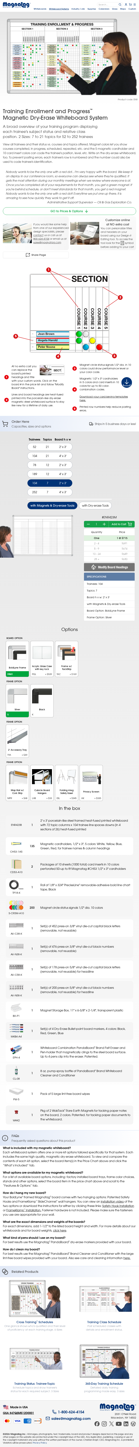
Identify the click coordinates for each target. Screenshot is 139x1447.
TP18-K (16, 892)
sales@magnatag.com (47, 242)
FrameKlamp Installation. (23, 1210)
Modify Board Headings (113, 567)
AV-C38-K (16, 933)
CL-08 (16, 1078)
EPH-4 (16, 1057)
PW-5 (16, 1099)
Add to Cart (119, 524)
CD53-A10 (16, 872)
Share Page (38, 255)
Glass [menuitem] (114, 9)
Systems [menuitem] (59, 9)
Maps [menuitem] (123, 9)
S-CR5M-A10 (16, 913)
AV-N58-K (16, 995)
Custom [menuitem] (132, 9)
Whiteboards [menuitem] (40, 9)
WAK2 (16, 1120)
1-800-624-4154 (71, 1412)
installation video (112, 1201)
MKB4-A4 (16, 1036)
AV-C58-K (16, 974)
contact (38, 235)
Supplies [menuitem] (92, 9)
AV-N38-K (16, 954)
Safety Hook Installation (118, 1206)
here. (126, 1258)
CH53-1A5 (16, 851)
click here (59, 1230)
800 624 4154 (41, 238)
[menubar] (85, 9)
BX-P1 (16, 1015)
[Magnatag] (118, 1407)
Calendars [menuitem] (104, 9)
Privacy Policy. (40, 1442)
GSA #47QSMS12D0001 (18, 1413)
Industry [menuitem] (78, 9)
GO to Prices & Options (66, 211)
